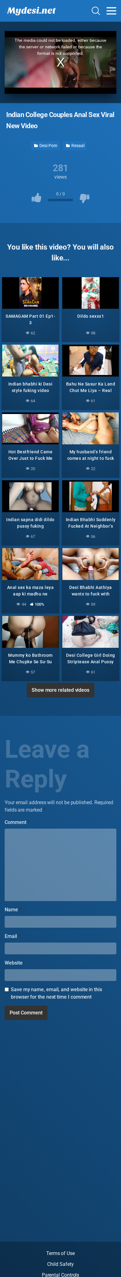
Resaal (77, 145)
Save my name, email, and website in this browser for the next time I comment (56, 993)
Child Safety (60, 1264)
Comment (17, 822)
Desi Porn (47, 145)
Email (12, 936)
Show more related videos (60, 690)
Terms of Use (60, 1253)
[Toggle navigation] (111, 11)
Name (13, 910)
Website (13, 963)
